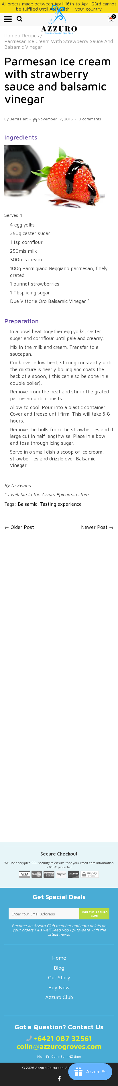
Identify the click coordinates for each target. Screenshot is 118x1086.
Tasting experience (61, 504)
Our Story (59, 977)
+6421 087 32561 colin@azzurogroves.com (59, 1042)
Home (10, 36)
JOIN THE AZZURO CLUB (94, 913)
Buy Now (59, 987)
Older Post (22, 527)
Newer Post (94, 527)
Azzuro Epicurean (49, 1067)
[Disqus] (59, 611)
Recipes (30, 36)
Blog (59, 968)
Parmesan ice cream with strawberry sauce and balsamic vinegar (57, 79)
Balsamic (27, 504)
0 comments (89, 119)
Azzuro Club (59, 997)
